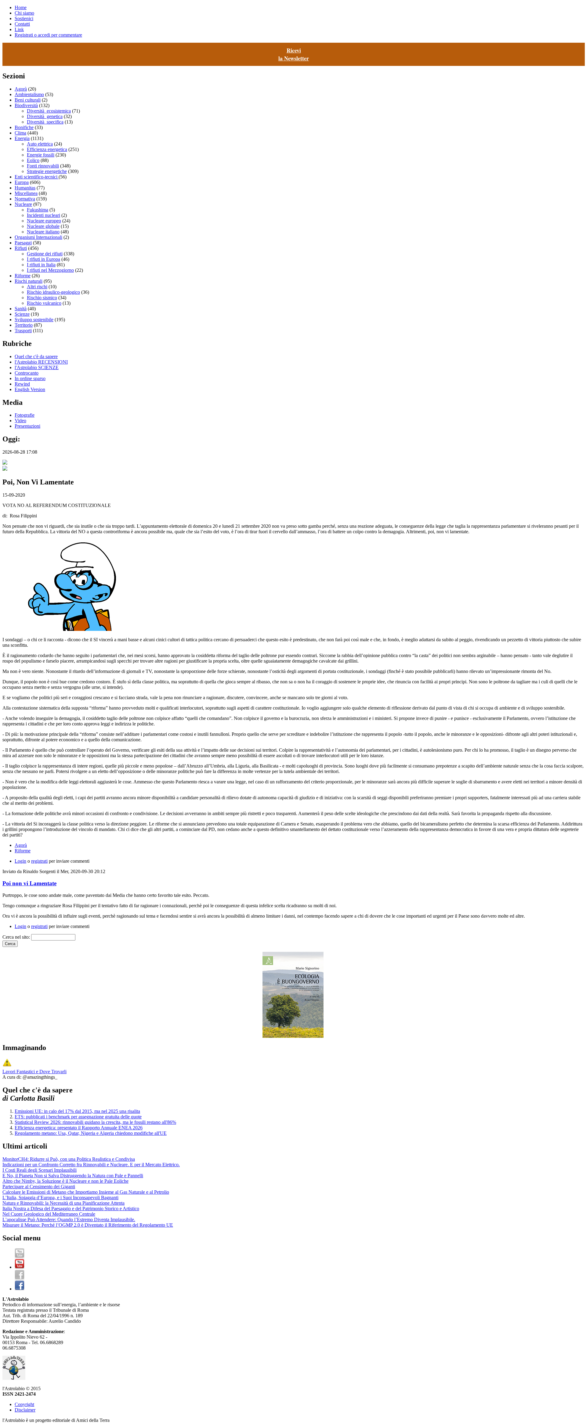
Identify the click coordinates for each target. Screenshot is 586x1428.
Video (20, 420)
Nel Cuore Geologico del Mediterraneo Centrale (48, 1214)
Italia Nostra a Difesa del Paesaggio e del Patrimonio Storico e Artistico (70, 1208)
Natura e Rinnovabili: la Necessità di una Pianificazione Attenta (63, 1203)
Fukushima (37, 209)
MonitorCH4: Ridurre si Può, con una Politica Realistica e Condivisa (68, 1159)
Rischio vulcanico (44, 303)
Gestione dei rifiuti (45, 253)
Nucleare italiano (43, 231)
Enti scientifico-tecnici (37, 176)
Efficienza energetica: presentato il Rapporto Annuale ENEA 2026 (79, 1127)
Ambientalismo (29, 94)
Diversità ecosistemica (49, 110)
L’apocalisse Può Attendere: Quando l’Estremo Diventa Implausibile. (68, 1219)
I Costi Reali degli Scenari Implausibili (39, 1170)
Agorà (21, 89)
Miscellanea (26, 193)
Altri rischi (37, 286)
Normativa (25, 198)
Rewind (22, 384)
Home (21, 7)
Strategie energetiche (47, 171)
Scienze (22, 314)
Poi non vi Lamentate (29, 883)
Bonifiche (24, 127)
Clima (20, 132)
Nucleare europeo (44, 220)
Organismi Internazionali (38, 237)
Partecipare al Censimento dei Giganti (38, 1186)
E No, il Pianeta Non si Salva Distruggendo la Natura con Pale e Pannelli (72, 1175)
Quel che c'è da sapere (36, 356)
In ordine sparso (30, 378)
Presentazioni (27, 426)
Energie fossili (40, 154)
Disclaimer (25, 1409)
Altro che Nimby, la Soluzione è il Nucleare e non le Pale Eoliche (65, 1181)
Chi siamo (24, 13)
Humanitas (25, 187)
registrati (39, 861)
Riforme (23, 275)
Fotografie (24, 415)
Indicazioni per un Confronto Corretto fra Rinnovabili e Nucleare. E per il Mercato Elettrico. (91, 1164)
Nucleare (23, 204)
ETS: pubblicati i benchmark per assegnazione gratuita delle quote (78, 1116)
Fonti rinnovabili (43, 165)
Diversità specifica (45, 121)
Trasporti (23, 330)
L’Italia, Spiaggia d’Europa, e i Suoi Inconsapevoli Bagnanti (60, 1197)
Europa (22, 182)
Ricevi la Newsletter (293, 54)
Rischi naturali (28, 281)
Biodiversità (26, 105)
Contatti (22, 24)
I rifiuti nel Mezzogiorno (50, 270)
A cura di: (12, 1077)
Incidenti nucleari (43, 215)
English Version (30, 389)
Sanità (21, 308)
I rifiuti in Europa (43, 259)
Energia (22, 138)
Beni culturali (28, 100)
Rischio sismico (42, 297)
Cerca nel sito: (16, 937)
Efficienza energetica (47, 149)
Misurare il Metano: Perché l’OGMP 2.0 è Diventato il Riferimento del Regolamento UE (87, 1225)
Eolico (33, 160)
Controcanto (26, 373)
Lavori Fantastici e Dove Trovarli (34, 1071)
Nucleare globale (43, 226)
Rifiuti (21, 248)
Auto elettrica (40, 143)
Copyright (24, 1404)
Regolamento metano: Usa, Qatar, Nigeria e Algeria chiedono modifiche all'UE (91, 1133)
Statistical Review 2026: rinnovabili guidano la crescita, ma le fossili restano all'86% (95, 1122)
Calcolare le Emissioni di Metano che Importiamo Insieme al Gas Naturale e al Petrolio (85, 1192)
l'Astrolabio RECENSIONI (41, 362)
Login (20, 861)
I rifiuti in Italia (41, 264)
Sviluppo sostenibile (34, 319)
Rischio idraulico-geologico (53, 292)
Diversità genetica (45, 116)
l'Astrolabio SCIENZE (37, 367)
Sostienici (24, 18)
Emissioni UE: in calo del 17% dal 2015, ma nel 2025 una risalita (77, 1111)
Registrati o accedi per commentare (48, 35)
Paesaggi (23, 242)
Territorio (24, 325)
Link (19, 29)
